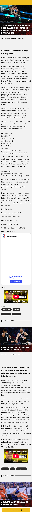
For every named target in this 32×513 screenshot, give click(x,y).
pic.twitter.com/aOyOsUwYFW (12, 151)
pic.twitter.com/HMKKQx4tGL (11, 174)
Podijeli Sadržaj (15, 510)
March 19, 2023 (21, 117)
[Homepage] (29, 3)
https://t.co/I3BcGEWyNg (16, 116)
